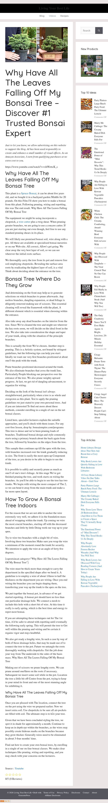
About (94, 792)
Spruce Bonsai (28, 193)
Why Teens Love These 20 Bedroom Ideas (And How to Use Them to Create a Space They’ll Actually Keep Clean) (92, 517)
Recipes (64, 16)
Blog (42, 16)
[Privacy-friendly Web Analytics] (5, 801)
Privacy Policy (63, 792)
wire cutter (24, 221)
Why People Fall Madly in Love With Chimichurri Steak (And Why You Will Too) (100, 296)
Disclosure (76, 792)
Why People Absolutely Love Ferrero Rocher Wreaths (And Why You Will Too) (90, 549)
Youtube (19, 768)
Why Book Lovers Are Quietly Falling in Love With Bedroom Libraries (91, 466)
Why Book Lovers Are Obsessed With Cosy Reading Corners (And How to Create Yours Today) (91, 566)
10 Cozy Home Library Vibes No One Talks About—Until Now (91, 478)
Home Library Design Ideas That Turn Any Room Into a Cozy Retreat (91, 452)
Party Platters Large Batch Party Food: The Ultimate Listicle (100, 107)
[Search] (99, 30)
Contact (86, 792)
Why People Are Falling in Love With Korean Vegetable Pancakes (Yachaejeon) (100, 191)
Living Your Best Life (54, 8)
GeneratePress (24, 795)
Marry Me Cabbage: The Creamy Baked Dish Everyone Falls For (90, 500)
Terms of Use (48, 792)
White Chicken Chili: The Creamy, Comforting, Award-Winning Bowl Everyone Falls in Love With (100, 227)
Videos (52, 16)
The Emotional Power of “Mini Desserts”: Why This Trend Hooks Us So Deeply (91, 534)
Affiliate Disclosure (52, 795)
